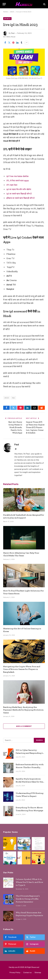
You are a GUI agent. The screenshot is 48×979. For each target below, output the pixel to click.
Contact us (27, 972)
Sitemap (38, 972)
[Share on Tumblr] (21, 43)
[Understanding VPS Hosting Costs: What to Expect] (8, 797)
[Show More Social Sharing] (26, 43)
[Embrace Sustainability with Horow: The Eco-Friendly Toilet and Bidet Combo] (8, 768)
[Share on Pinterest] (13, 43)
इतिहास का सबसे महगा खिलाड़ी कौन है (20, 198)
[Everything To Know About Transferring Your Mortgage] (8, 811)
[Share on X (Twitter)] (9, 43)
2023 (12, 12)
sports (7, 18)
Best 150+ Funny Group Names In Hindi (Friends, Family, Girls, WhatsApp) (15, 427)
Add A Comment (24, 726)
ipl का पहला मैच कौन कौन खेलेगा (18, 189)
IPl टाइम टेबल (11, 185)
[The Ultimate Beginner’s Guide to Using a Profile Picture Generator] (8, 899)
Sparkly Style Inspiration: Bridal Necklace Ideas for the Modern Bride (29, 782)
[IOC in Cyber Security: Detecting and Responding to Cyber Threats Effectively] (8, 753)
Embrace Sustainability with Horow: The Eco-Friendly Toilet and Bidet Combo (30, 767)
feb (13, 398)
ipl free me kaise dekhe (17, 176)
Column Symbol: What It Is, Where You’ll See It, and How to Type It (29, 882)
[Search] (44, 4)
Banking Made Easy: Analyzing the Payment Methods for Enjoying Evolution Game (23, 710)
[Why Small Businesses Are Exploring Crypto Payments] (8, 916)
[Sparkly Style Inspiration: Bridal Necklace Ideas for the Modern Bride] (8, 782)
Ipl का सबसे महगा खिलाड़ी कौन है (18, 193)
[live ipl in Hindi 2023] (24, 62)
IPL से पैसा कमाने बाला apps (17, 180)
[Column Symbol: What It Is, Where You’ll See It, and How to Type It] (8, 883)
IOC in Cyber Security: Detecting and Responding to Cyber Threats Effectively (30, 753)
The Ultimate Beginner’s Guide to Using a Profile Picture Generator (28, 899)
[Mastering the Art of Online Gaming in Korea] (24, 613)
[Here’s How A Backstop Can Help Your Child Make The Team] (24, 537)
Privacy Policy (15, 972)
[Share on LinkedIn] (17, 43)
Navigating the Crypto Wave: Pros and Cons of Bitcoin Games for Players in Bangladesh (21, 669)
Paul (12, 33)
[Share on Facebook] (5, 43)
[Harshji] (24, 4)
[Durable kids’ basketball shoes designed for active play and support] (24, 500)
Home (5, 12)
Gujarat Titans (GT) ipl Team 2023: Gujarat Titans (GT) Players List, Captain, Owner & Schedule (35, 427)
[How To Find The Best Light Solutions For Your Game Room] (24, 575)
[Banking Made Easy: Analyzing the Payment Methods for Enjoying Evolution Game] (24, 692)
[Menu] (4, 4)
